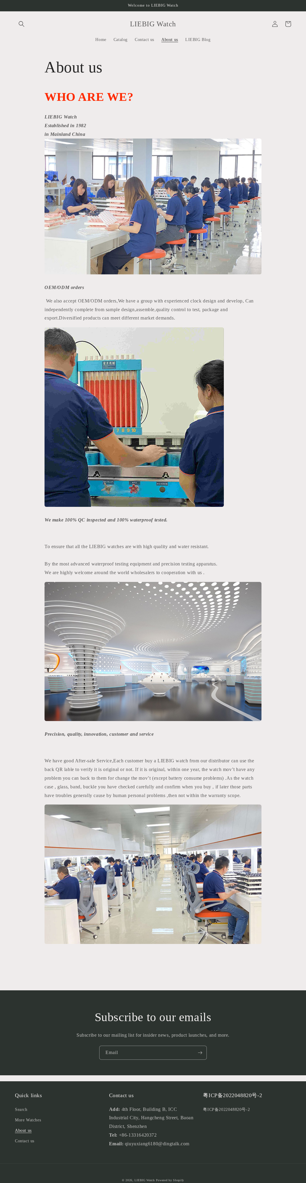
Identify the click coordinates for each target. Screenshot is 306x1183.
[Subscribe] (199, 1053)
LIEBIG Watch (144, 1180)
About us (23, 1130)
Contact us (24, 1141)
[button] (21, 24)
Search (21, 1109)
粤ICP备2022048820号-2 (226, 1109)
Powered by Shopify (170, 1180)
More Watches (28, 1120)
